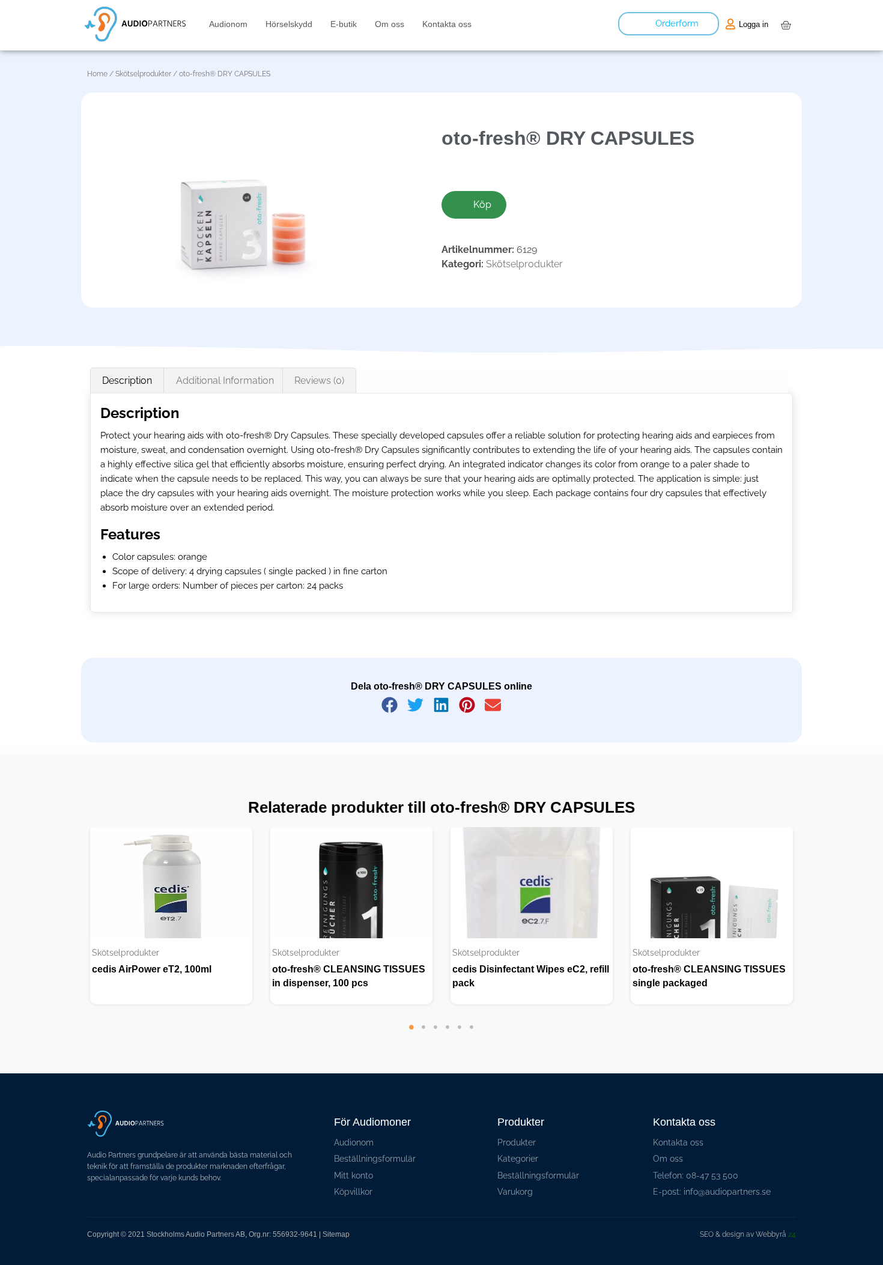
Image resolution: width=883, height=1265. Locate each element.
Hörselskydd (289, 24)
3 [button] (435, 1045)
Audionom (228, 24)
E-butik (343, 24)
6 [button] (472, 1045)
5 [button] (460, 1045)
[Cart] (785, 25)
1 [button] (411, 1045)
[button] (390, 704)
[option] (171, 915)
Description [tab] (127, 380)
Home (97, 74)
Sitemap (336, 1234)
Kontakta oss (447, 24)
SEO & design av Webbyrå (748, 1234)
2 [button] (423, 1045)
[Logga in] (730, 24)
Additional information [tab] (225, 380)
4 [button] (448, 1045)
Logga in (753, 24)
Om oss (389, 24)
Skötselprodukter (143, 74)
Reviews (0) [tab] (319, 380)
